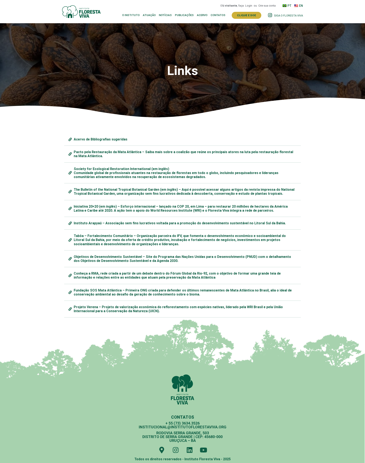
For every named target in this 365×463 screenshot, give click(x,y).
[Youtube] (203, 450)
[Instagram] (175, 450)
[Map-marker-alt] (161, 450)
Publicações (184, 15)
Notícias (165, 15)
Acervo (202, 15)
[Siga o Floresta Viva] (270, 15)
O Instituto (131, 15)
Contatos (218, 15)
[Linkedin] (189, 450)
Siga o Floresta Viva (288, 15)
